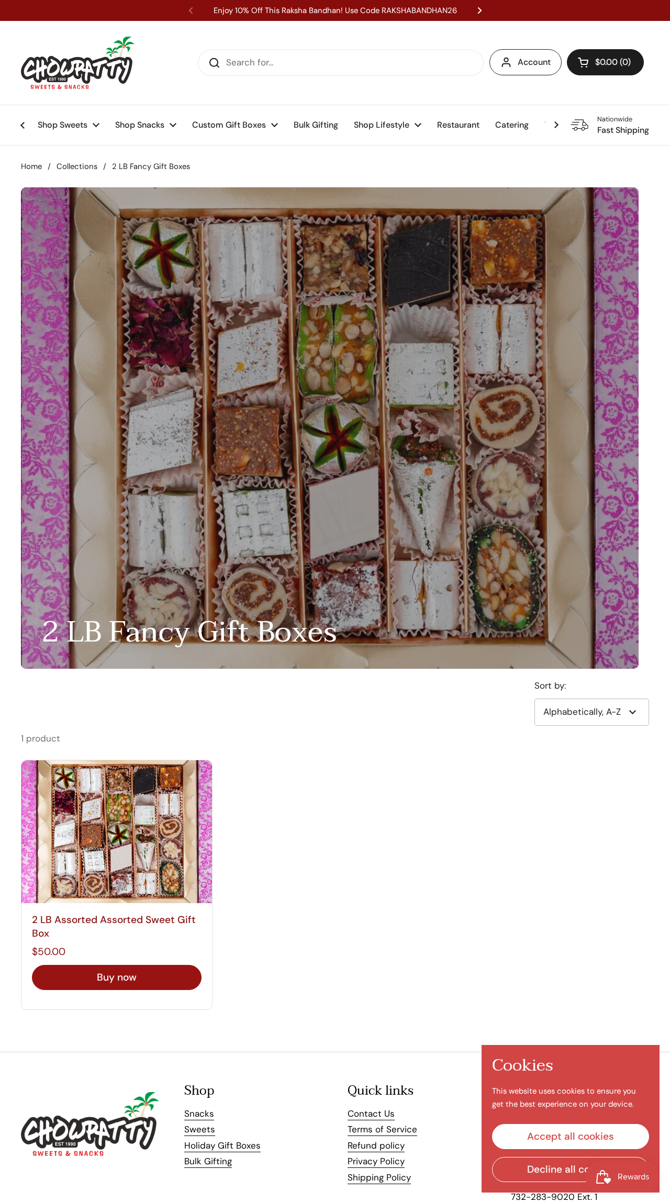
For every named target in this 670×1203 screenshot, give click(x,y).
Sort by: (550, 685)
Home (31, 166)
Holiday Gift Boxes (222, 1145)
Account (534, 62)
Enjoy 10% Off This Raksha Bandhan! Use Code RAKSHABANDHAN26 (335, 10)
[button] (605, 62)
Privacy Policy (376, 1161)
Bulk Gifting (208, 1161)
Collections (77, 166)
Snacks (199, 1113)
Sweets (199, 1129)
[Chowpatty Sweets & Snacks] (78, 63)
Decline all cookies (571, 1169)
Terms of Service (382, 1129)
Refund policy (376, 1145)
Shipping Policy (379, 1177)
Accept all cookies (570, 1136)
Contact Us (371, 1113)
